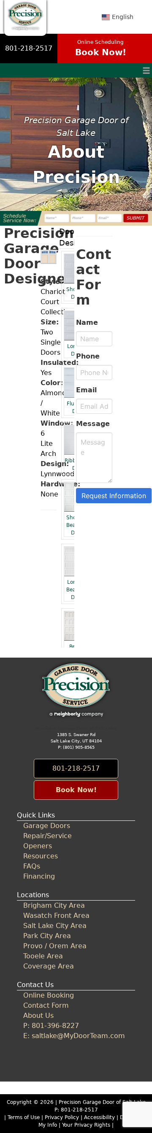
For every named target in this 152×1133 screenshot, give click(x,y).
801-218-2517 (28, 48)
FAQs (31, 866)
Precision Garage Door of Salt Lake (102, 1102)
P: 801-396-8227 (51, 1026)
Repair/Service (47, 836)
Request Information (113, 495)
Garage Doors (46, 826)
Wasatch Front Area (56, 916)
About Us (38, 1016)
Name (87, 322)
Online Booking (48, 995)
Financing (39, 876)
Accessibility (99, 1117)
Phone (88, 356)
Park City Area (47, 936)
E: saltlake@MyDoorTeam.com (74, 1036)
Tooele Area (43, 956)
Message (93, 424)
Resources (40, 856)
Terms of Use (24, 1117)
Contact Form (46, 1005)
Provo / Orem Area (55, 946)
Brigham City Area (54, 905)
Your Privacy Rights (86, 1125)
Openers (37, 846)
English (122, 16)
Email (86, 390)
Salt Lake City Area (55, 926)
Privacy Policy (62, 1117)
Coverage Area (48, 966)
